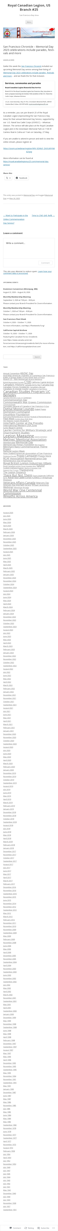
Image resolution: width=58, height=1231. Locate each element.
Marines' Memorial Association (25, 439)
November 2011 (9, 923)
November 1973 (9, 1144)
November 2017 (9, 854)
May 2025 (7, 561)
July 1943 (6, 1180)
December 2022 (9, 656)
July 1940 (6, 1196)
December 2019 (9, 773)
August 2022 (8, 669)
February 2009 (9, 939)
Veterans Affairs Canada (19, 482)
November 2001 (9, 998)
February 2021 (9, 727)
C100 (27, 382)
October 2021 (8, 701)
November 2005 (9, 959)
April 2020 (7, 760)
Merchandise (40, 445)
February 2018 (9, 845)
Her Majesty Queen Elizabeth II (16, 421)
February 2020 (9, 766)
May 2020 (7, 757)
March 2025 (8, 568)
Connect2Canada (9, 405)
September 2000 (10, 1011)
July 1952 (6, 1161)
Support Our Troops (11, 470)
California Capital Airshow (42, 382)
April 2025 (7, 565)
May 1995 (7, 1073)
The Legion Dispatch (14, 472)
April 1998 (7, 1037)
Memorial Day (29, 195)
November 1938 (9, 1203)
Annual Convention (11, 373)
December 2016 (9, 887)
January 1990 (8, 1089)
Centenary (27, 398)
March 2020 (8, 763)
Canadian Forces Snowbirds (16, 387)
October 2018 (8, 819)
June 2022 (7, 675)
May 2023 (7, 639)
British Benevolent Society (13, 382)
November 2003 (9, 968)
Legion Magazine (18, 436)
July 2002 (6, 985)
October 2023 (8, 623)
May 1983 (7, 1122)
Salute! (41, 465)
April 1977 (7, 1141)
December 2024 (9, 578)
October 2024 (8, 584)
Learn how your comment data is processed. (27, 272)
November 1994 (9, 1076)
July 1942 (6, 1183)
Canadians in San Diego (38, 389)
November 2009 (9, 929)
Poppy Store (44, 455)
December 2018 (9, 812)
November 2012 (9, 907)
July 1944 (6, 1177)
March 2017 (8, 880)
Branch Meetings (35, 379)
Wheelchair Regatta (21, 487)
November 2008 (9, 942)
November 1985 (9, 1105)
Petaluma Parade (9, 456)
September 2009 (10, 933)
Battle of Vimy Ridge (25, 377)
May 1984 (7, 1118)
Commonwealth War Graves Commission (27, 402)
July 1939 (6, 1200)
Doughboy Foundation (16, 414)
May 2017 (7, 874)
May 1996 (7, 1056)
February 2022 (9, 688)
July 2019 (6, 789)
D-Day (46, 406)
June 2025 (7, 558)
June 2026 (7, 519)
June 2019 (7, 793)
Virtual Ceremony (40, 484)
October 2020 (8, 740)
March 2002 (8, 994)
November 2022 (9, 659)
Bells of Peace (39, 377)
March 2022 (8, 685)
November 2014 (9, 903)
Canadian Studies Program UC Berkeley (26, 393)
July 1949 (6, 1167)
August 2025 (8, 551)
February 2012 (9, 920)
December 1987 (9, 1092)
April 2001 (7, 1008)
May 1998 (7, 1034)
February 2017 (9, 884)
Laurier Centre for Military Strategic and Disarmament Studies (27, 431)
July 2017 (6, 867)
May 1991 (7, 1086)
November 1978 (9, 1128)
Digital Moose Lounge (18, 409)
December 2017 (9, 851)
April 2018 (7, 838)
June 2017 (7, 871)
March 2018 (8, 841)
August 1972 (8, 1148)
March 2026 (8, 529)
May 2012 (7, 913)
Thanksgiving (26, 469)
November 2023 (9, 620)
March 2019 (8, 802)
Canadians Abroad (37, 387)
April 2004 (7, 965)
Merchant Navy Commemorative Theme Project (25, 448)
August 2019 (8, 786)
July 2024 (6, 594)
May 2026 (7, 522)
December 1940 (9, 1193)
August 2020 (8, 747)
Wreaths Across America (20, 496)
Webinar (8, 487)
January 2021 (8, 731)
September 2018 (10, 822)
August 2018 (8, 825)
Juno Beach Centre (12, 427)
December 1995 (9, 1063)
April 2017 (7, 877)
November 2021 (9, 698)
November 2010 (9, 926)
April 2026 (7, 525)
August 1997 (8, 1050)
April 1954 (7, 1157)
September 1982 (10, 1125)
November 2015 (9, 897)
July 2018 (6, 828)
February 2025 (9, 571)
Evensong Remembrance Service (16, 416)
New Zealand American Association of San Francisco (27, 453)
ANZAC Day (26, 373)
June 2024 (7, 597)
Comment (45, 263)
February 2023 (9, 649)
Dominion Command (16, 412)
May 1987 (7, 1099)
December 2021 (9, 695)
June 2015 (7, 900)
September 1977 (10, 1138)
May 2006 (7, 949)
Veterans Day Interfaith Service (17, 485)
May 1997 (7, 1053)
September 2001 (10, 1001)
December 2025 (9, 538)
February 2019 (9, 806)
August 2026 (8, 512)
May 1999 (7, 1021)
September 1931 (10, 1209)
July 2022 (6, 672)
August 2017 (8, 864)
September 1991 (10, 1082)
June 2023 (7, 636)
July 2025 (6, 555)
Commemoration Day (15, 399)
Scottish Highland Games (13, 468)
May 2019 (7, 796)
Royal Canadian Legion (12, 466)
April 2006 (7, 952)
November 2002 (9, 978)
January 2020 (8, 770)
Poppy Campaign (27, 456)
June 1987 (7, 1095)
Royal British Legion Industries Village (27, 463)
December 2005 (9, 955)
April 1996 (7, 1060)
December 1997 (9, 1043)
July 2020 (6, 750)
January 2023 (8, 652)
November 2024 (9, 581)
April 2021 (7, 721)
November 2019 (9, 776)
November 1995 (9, 1066)
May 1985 (7, 1112)
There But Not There (17, 475)
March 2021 (8, 724)
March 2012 (8, 916)
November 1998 (9, 1024)
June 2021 (7, 714)
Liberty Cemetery (41, 437)
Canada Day (47, 384)
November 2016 (9, 890)
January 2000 (8, 1014)
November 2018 (9, 815)
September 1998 (10, 1027)
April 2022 (7, 682)
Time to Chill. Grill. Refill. (43, 215)
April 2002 (7, 991)
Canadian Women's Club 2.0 (13, 398)
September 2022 (10, 665)
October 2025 (8, 545)
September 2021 (10, 705)
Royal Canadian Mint (28, 466)
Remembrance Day (36, 458)
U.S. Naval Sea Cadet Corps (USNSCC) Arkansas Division (27, 478)
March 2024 (8, 607)
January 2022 (8, 692)
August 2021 (8, 708)
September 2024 (10, 587)
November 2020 (9, 737)
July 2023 (6, 633)
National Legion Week (14, 451)
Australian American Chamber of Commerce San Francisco (28, 375)
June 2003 (7, 975)
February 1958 (9, 1151)
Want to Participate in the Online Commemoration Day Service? (15, 219)
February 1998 (9, 1040)
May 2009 (7, 936)
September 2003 (10, 972)
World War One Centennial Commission (22, 491)
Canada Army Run (33, 384)
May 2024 (7, 600)
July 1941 (6, 1187)
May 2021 (7, 718)
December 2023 (9, 617)
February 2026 (9, 532)
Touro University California (43, 475)
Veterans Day (42, 482)
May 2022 (7, 679)
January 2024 (8, 613)
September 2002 (10, 981)
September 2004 (10, 962)
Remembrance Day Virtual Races (18, 460)
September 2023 (10, 626)
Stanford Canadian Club (32, 468)
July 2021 (6, 711)
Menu (29, 22)
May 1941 (7, 1190)
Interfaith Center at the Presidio (23, 423)
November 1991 (9, 1079)
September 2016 (10, 894)
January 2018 (8, 848)
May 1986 (7, 1102)
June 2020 (7, 753)
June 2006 (7, 946)
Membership (9, 442)
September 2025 (10, 548)
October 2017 (8, 858)
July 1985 (6, 1108)
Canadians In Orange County (15, 389)
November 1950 (9, 1164)
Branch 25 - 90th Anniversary (15, 379)
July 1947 (6, 1170)
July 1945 (6, 1174)
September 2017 (10, 861)
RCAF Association (13, 458)
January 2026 (8, 535)
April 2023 (7, 643)
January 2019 (8, 809)
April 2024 (7, 604)
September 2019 (10, 783)
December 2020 (9, 734)
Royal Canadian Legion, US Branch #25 (29, 7)
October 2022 (8, 662)
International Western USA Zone (20, 425)
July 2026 (6, 516)
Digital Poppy (40, 409)
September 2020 (10, 744)
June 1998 (7, 1030)
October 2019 (8, 780)
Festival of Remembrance (40, 416)
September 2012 (10, 910)
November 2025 (9, 542)
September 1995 (10, 1069)
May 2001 (7, 1004)
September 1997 (10, 1047)
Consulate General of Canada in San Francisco (23, 406)
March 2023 (8, 646)
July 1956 (6, 1154)
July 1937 (6, 1206)
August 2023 (8, 630)
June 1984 (7, 1115)
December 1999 (9, 1017)
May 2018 (7, 835)
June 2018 (7, 832)
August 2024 (8, 591)
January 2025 (8, 574)
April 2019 (7, 799)
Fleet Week (8, 418)
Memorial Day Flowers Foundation (18, 444)
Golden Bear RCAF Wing (23, 419)
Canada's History (13, 384)
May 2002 (7, 988)
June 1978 (7, 1131)
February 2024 (9, 610)
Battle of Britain (9, 377)
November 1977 (9, 1135)
